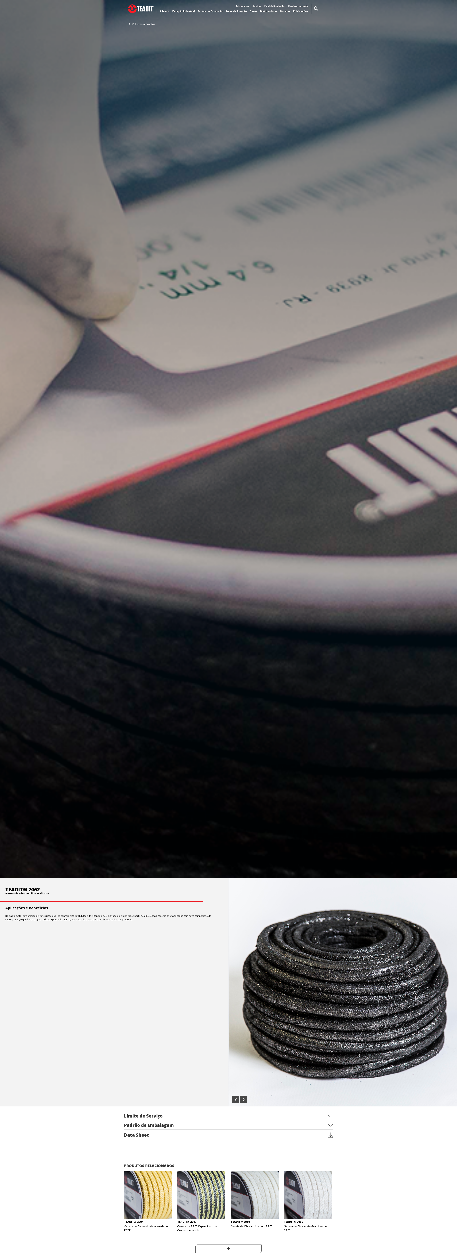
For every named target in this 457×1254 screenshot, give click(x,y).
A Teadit (164, 11)
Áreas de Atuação (236, 11)
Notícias (285, 11)
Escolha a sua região (298, 6)
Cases (253, 11)
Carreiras (256, 6)
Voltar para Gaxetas (143, 24)
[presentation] (235, 1099)
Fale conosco (242, 6)
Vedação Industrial (183, 11)
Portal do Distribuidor (274, 6)
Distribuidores (268, 11)
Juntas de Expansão (210, 11)
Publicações (300, 11)
